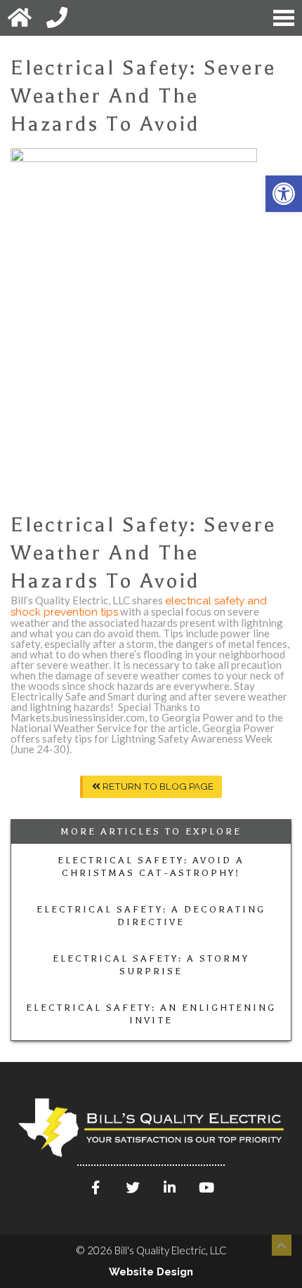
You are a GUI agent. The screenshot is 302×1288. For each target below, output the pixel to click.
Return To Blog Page (157, 786)
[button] (283, 193)
